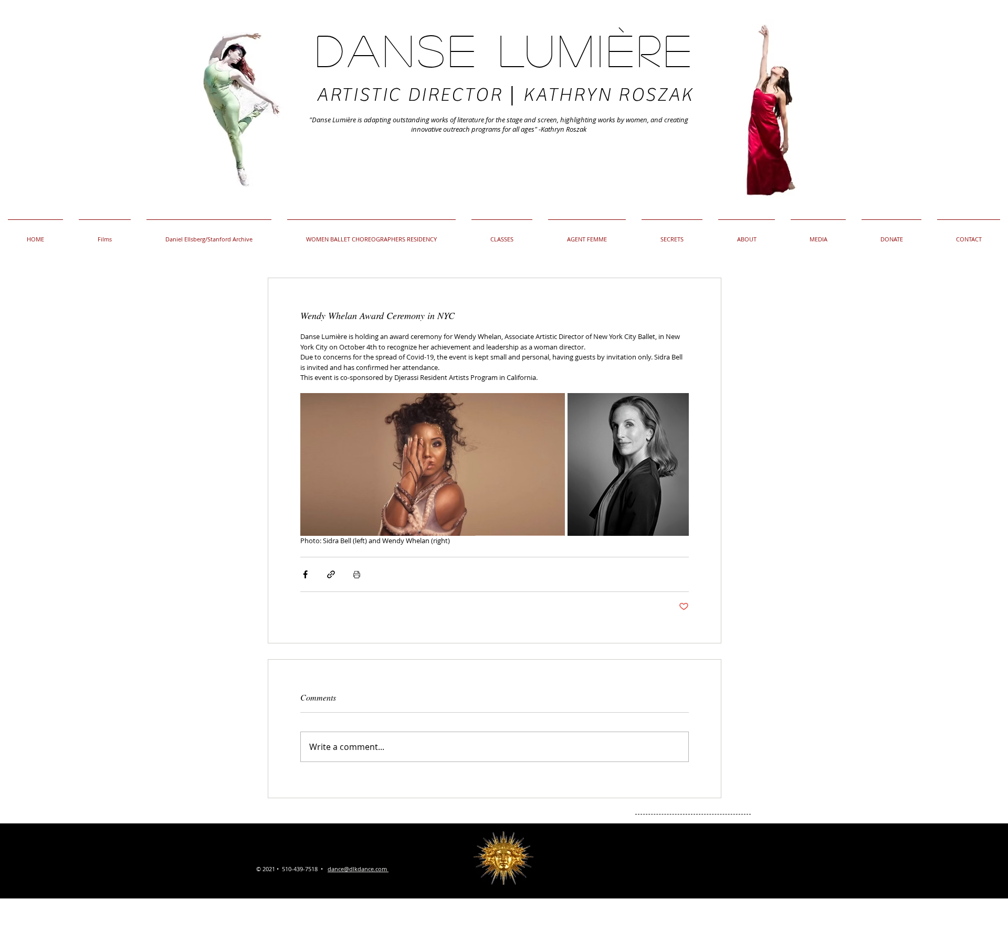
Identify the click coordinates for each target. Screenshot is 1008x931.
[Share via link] (331, 574)
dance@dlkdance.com (357, 869)
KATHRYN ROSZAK (608, 95)
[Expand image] (432, 464)
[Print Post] (357, 574)
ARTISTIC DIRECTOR (413, 95)
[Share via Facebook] (305, 574)
